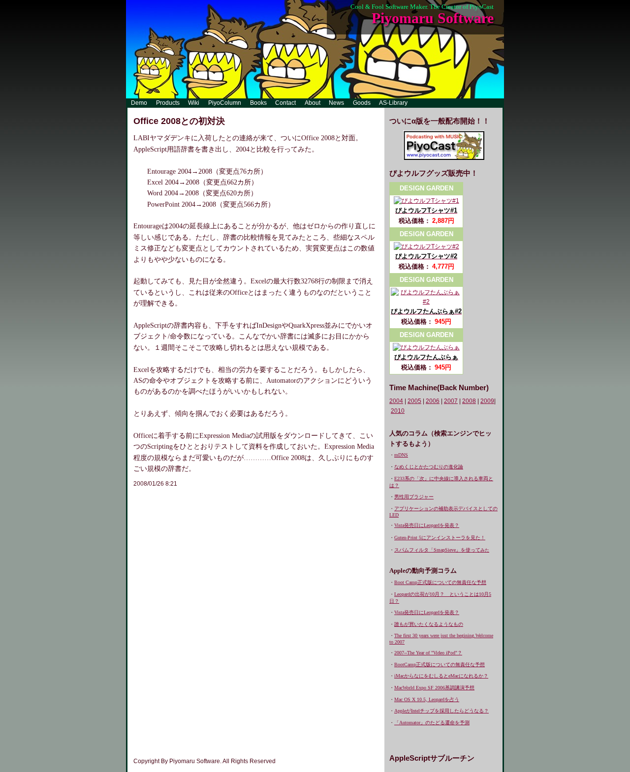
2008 (469, 401)
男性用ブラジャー (414, 496)
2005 (414, 401)
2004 (396, 401)
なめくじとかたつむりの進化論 (428, 466)
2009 (487, 401)
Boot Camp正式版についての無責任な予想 (440, 582)
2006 (433, 401)
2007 (451, 401)
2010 (398, 410)
